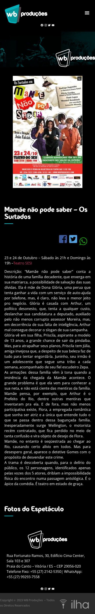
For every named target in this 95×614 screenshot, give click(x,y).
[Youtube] (53, 25)
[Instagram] (46, 25)
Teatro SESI (22, 263)
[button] (87, 13)
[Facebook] (42, 25)
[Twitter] (49, 25)
